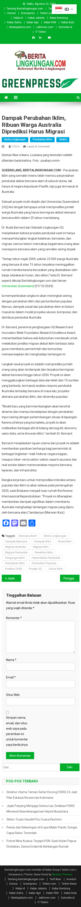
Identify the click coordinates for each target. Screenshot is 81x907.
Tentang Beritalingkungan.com (24, 8)
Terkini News (69, 883)
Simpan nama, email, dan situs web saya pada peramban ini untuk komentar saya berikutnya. (17, 731)
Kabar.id (18, 17)
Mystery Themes (62, 874)
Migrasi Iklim (41, 546)
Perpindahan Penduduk (46, 557)
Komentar (14, 618)
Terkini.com (47, 13)
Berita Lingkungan (15, 139)
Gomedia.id (65, 27)
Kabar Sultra (14, 22)
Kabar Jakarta (36, 17)
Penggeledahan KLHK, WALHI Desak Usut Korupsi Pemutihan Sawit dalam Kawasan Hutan (71, 578)
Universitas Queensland (18, 286)
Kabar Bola (67, 22)
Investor (71, 879)
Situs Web (13, 695)
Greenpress (28, 13)
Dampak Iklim (42, 541)
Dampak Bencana (16, 541)
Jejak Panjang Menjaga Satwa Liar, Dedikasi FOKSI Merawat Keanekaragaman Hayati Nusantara (40, 808)
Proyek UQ (35, 568)
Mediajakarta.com (20, 27)
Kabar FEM (50, 22)
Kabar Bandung (59, 17)
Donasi (11, 13)
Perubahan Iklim (42, 139)
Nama (11, 660)
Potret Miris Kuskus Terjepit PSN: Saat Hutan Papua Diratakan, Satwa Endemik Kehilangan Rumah (41, 843)
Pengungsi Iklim (15, 557)
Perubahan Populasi (44, 563)
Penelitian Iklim (44, 552)
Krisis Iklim (64, 541)
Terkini (63, 139)
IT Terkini (40, 31)
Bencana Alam (28, 535)
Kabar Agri (33, 22)
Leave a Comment (38, 146)
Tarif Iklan (55, 879)
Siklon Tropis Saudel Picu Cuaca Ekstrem (34, 819)
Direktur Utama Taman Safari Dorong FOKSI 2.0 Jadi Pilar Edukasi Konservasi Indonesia (41, 794)
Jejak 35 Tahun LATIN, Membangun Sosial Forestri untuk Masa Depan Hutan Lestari (14, 578)
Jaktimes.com (44, 27)
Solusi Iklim (56, 568)
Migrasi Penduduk (16, 552)
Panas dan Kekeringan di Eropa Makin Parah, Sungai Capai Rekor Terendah (41, 830)
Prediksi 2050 (13, 568)
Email (11, 677)
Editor (16, 146)
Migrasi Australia (15, 546)
